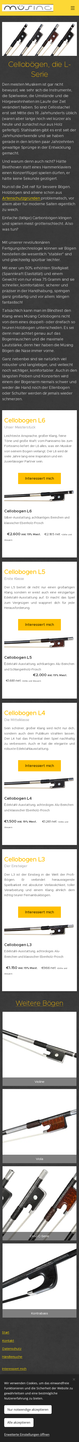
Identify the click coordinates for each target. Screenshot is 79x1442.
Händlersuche (12, 1357)
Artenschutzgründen (21, 198)
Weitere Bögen (39, 1003)
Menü (72, 8)
